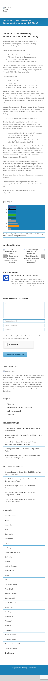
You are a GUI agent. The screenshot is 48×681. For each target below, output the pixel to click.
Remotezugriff (10, 598)
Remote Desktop (11, 593)
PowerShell (9, 589)
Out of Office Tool (11, 584)
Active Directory (38, 234)
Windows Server (10, 639)
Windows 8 (8, 625)
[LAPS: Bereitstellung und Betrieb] (11, 249)
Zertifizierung (9, 653)
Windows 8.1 (9, 630)
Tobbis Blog (10, 404)
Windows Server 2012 (10, 236)
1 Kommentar (22, 236)
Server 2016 (9, 607)
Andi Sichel (9, 479)
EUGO (7, 543)
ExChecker (8, 557)
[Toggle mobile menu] (44, 8)
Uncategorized (10, 612)
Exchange (8, 548)
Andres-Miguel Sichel (12, 234)
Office (7, 580)
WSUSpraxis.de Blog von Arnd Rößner (19, 407)
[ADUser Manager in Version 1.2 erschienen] (31, 249)
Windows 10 (9, 616)
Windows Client (10, 635)
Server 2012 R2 (10, 603)
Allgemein (8, 525)
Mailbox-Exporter (11, 566)
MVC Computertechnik (14, 411)
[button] (12, 207)
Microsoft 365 (9, 571)
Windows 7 (8, 621)
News (7, 575)
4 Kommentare (11, 263)
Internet (7, 561)
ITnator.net (10, 414)
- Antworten (34, 275)
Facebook (31, 389)
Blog (6, 529)
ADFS (7, 520)
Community (9, 534)
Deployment (9, 539)
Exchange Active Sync (12, 552)
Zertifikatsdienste (11, 648)
